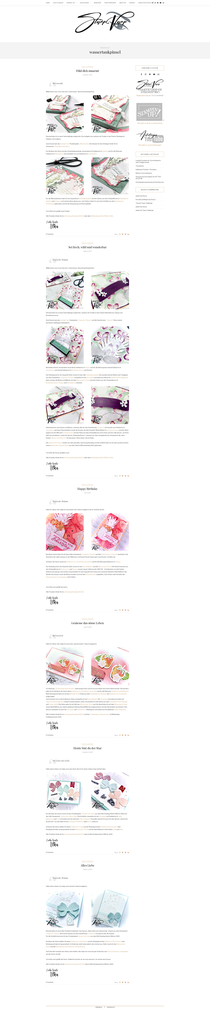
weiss (90, 821)
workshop (97, 2)
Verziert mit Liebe (84, 936)
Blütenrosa (49, 819)
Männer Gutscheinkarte (144, 173)
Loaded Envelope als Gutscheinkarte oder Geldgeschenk (148, 161)
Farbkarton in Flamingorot (119, 691)
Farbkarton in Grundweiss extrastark (79, 562)
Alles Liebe (87, 865)
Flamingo (124, 702)
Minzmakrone (71, 383)
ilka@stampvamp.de (143, 95)
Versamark (90, 377)
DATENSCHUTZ (111, 1007)
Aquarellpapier (88, 566)
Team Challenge (146, 203)
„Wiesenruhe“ (84, 144)
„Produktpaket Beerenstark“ (65, 688)
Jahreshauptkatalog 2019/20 (74, 834)
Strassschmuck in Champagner (56, 577)
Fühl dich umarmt (87, 71)
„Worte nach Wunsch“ (58, 438)
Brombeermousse (77, 370)
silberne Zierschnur (55, 443)
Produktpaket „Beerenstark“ (99, 714)
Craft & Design (58, 2)
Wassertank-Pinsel (83, 380)
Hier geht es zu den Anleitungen (149, 145)
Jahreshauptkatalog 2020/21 (74, 714)
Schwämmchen (68, 433)
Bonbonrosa (65, 569)
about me (122, 2)
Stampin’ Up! (71, 2)
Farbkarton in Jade (77, 827)
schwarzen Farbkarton (76, 821)
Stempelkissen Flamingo (98, 694)
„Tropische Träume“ (84, 320)
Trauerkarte (140, 166)
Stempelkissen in (115, 702)
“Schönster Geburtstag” (68, 816)
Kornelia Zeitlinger (142, 199)
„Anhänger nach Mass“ (61, 146)
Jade (120, 816)
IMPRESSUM (98, 1007)
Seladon (105, 151)
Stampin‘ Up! (64, 144)
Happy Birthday (87, 489)
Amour (144, 196)
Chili (58, 819)
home (48, 2)
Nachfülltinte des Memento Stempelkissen (70, 947)
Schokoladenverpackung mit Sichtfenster (150, 182)
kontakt (132, 2)
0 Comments (49, 234)
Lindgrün (58, 201)
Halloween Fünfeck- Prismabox (146, 169)
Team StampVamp (110, 2)
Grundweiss (92, 154)
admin (138, 196)
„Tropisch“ (109, 320)
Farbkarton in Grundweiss (118, 694)
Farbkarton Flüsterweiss (109, 827)
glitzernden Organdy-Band (60, 445)
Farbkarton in (81, 709)
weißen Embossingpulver (119, 377)
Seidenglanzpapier (85, 198)
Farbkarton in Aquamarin (79, 941)
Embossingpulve (84, 819)
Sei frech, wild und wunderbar (87, 247)
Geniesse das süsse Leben (87, 623)
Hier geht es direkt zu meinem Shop (149, 123)
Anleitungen (84, 2)
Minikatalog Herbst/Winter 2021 (102, 216)
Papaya (87, 367)
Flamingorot (59, 154)
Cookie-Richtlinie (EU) (145, 2)
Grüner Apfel (53, 704)
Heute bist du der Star (88, 748)
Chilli (115, 829)
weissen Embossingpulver (55, 702)
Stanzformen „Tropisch (109, 554)
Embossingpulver (120, 709)
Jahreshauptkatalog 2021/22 (74, 216)
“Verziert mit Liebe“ (88, 814)
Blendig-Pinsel (75, 694)
